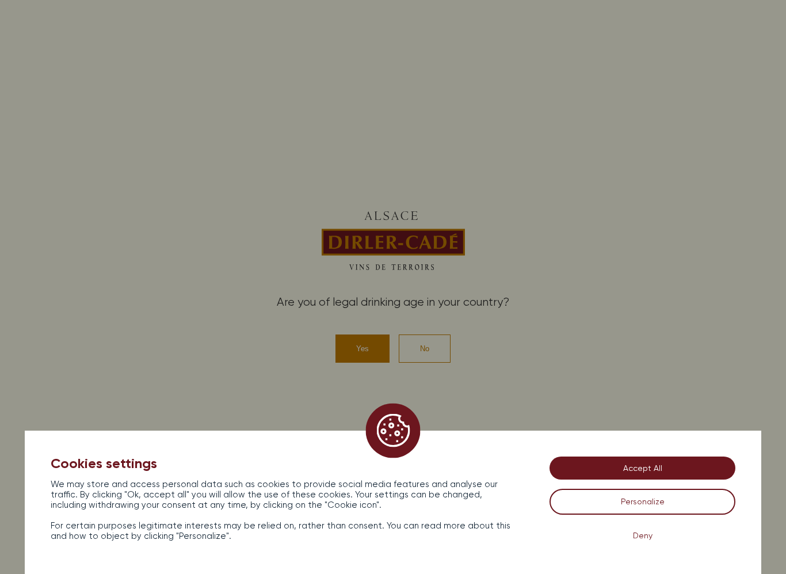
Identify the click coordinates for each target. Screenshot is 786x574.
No (424, 348)
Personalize (643, 501)
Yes (362, 348)
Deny (643, 535)
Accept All (642, 468)
